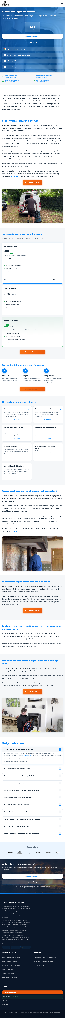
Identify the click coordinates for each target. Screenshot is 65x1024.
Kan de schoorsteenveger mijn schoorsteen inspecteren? (22, 790)
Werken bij (5, 1004)
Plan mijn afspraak (31, 36)
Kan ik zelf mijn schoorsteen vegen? (15, 812)
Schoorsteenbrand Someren (10, 961)
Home (3, 87)
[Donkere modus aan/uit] (35, 3)
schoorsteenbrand (27, 755)
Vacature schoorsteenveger (9, 977)
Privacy (30, 1015)
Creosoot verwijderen (8, 973)
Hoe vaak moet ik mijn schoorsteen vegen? (17, 768)
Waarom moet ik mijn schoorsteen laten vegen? (19, 749)
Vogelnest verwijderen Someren (11, 965)
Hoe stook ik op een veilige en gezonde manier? (19, 783)
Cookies (35, 1015)
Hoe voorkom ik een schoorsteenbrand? (17, 804)
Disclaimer (41, 1015)
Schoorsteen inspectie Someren (11, 957)
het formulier (14, 176)
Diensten (8, 87)
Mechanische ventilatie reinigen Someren (45, 957)
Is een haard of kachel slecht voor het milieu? (18, 797)
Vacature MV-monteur (40, 965)
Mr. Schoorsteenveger (36, 1012)
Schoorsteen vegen (8, 16)
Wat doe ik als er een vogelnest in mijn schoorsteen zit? (21, 833)
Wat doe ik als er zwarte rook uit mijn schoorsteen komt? (22, 819)
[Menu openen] (62, 3)
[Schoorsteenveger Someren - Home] (5, 3)
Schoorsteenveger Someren (17, 1012)
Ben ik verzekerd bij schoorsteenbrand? (16, 826)
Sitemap (48, 1015)
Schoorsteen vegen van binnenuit (11, 969)
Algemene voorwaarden (20, 1015)
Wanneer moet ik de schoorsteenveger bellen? (19, 776)
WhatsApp (33, 42)
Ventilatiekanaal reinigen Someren (43, 961)
